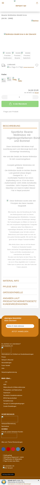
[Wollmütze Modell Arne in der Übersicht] (20, 34)
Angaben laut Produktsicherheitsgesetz (19, 299)
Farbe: (4, 74)
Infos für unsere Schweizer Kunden (12, 431)
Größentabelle (13, 292)
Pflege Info (10, 286)
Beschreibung (11, 126)
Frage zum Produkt (10, 112)
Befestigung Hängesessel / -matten (14, 457)
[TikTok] (23, 449)
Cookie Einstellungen (9, 406)
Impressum (6, 392)
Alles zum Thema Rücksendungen (12, 442)
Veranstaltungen (6, 362)
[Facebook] (3, 449)
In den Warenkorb (20, 104)
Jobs (2, 368)
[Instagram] (18, 449)
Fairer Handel (5, 365)
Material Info (11, 281)
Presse (3, 357)
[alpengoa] (20, 6)
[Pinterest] (13, 449)
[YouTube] (8, 449)
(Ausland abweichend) (28, 67)
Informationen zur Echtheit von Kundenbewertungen (17, 354)
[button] (4, 97)
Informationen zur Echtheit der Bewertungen (19, 484)
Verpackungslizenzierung (9, 372)
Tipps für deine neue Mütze (11, 461)
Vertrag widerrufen (8, 474)
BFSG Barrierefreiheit (10, 398)
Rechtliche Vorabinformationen (12, 395)
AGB (4, 384)
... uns (5, 382)
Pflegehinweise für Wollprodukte (13, 459)
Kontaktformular (8, 401)
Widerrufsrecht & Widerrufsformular (14, 387)
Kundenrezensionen (15, 304)
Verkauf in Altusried (7, 360)
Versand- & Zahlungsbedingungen (13, 403)
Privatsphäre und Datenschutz (12, 390)
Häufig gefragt (8, 455)
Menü (3, 3)
